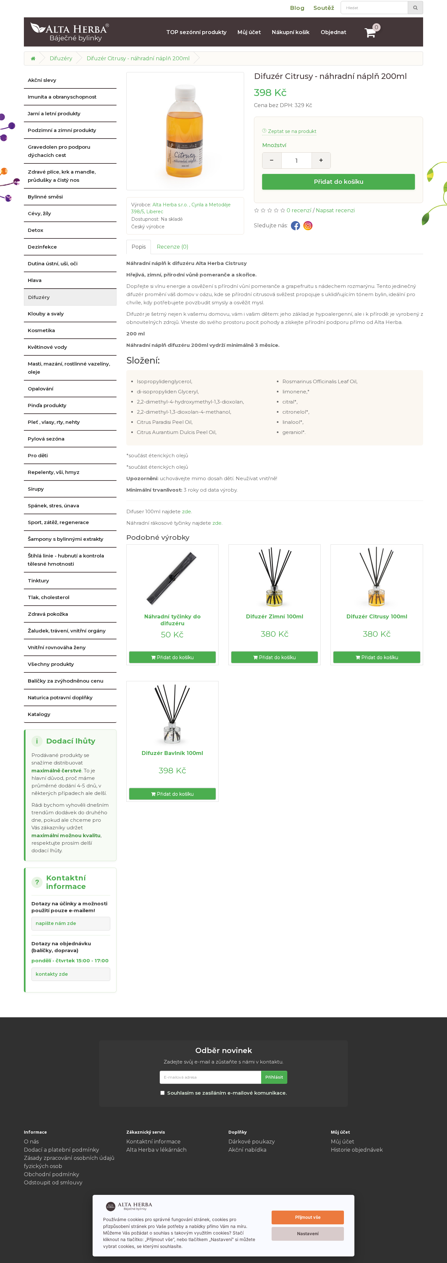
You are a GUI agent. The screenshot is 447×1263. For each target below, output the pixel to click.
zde (186, 511)
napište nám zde (56, 923)
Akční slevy (42, 80)
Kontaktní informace (153, 1142)
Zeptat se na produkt (292, 131)
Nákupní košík (291, 32)
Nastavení (307, 1233)
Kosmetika (41, 330)
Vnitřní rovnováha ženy (57, 647)
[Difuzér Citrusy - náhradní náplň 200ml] (185, 131)
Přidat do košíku (339, 181)
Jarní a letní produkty (54, 113)
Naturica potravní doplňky (60, 697)
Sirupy (36, 489)
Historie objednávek (357, 1150)
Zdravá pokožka (48, 614)
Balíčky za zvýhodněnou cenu (65, 681)
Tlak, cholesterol (48, 597)
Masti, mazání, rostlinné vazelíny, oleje (69, 368)
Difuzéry (61, 58)
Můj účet (249, 32)
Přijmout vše (308, 1217)
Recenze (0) (172, 247)
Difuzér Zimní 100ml (274, 616)
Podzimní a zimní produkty (62, 130)
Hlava (35, 280)
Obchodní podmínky (51, 1174)
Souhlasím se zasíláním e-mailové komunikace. (227, 1093)
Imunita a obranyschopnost (62, 97)
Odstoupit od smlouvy (53, 1182)
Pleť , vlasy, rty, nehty (54, 422)
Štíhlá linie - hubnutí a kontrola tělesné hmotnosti (66, 560)
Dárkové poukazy (251, 1142)
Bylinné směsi (45, 197)
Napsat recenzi (335, 210)
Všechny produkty (51, 664)
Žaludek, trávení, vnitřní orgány (67, 631)
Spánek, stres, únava (53, 505)
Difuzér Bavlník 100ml (172, 753)
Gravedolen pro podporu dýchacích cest (59, 151)
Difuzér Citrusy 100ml (377, 616)
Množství (274, 145)
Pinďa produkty (47, 405)
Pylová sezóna (46, 439)
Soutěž (323, 8)
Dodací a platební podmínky (61, 1150)
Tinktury (38, 580)
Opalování (40, 389)
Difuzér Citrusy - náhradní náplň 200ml (138, 58)
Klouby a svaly (46, 314)
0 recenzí (299, 210)
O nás (31, 1142)
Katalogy (39, 714)
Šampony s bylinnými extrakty (65, 539)
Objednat (333, 32)
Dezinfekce (42, 247)
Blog (297, 8)
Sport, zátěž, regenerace (58, 522)
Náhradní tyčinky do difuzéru (172, 620)
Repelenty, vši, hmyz (54, 472)
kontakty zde (52, 974)
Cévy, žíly (39, 213)
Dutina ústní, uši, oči (53, 263)
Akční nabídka (247, 1150)
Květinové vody (47, 347)
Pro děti (38, 455)
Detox (35, 230)
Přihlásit (274, 1077)
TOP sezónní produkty (196, 32)
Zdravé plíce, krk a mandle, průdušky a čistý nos (62, 176)
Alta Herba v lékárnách (156, 1150)
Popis (139, 247)
